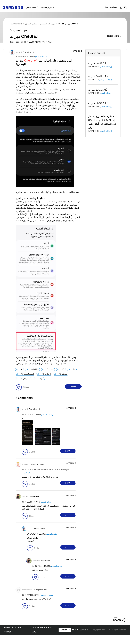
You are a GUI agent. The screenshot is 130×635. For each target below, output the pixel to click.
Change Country (80, 630)
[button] (77, 51)
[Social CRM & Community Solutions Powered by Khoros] (119, 619)
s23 (63, 369)
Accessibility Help (12, 628)
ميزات (41, 379)
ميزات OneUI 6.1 (97, 63)
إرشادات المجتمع (41, 56)
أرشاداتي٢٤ (46, 374)
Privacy (7, 632)
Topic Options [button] (113, 36)
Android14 (34, 369)
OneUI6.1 (50, 369)
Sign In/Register (110, 7)
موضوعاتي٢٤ (26, 379)
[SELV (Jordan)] (13, 7)
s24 (73, 369)
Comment (73, 386)
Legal (33, 632)
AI (21, 369)
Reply (67, 451)
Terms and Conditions (41, 628)
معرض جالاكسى (46, 7)
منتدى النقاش (31, 7)
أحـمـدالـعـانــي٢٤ (27, 374)
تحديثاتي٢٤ (63, 374)
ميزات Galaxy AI (97, 89)
